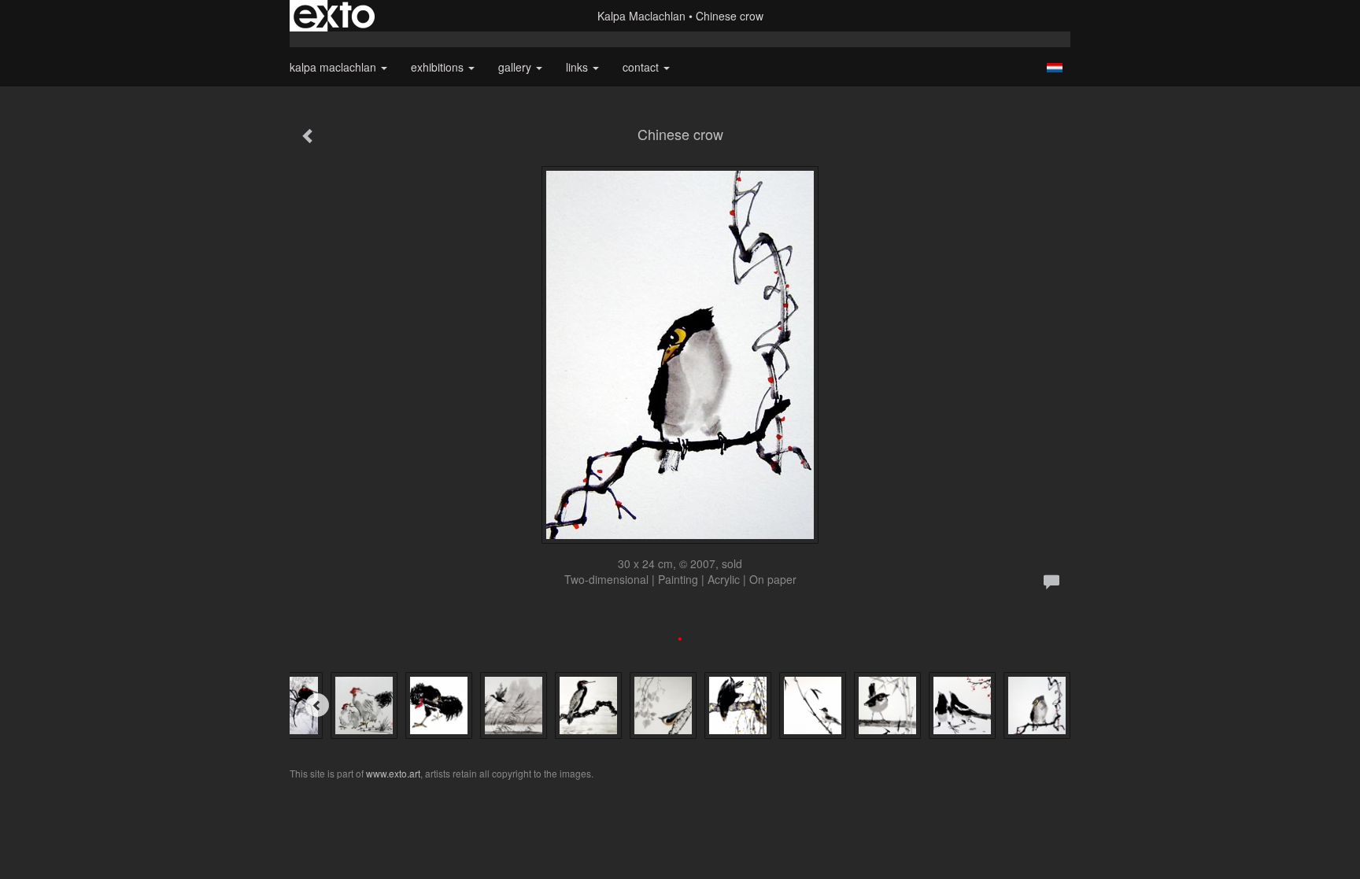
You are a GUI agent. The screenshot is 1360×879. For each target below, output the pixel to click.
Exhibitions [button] (439, 67)
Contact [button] (642, 67)
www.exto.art (393, 773)
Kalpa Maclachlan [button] (334, 67)
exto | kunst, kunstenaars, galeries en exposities (334, 15)
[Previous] (317, 705)
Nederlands (1054, 67)
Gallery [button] (516, 67)
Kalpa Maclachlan (641, 16)
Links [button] (578, 67)
